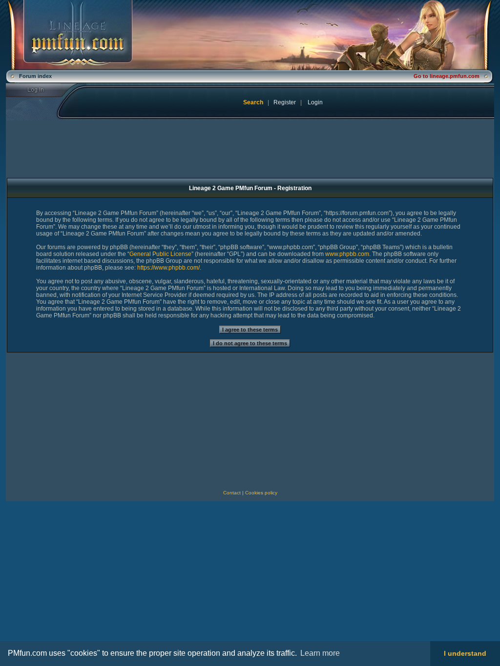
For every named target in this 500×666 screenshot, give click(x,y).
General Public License (160, 254)
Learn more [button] (320, 653)
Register (284, 102)
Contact (232, 492)
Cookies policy (261, 492)
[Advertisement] (87, 421)
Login (42, 90)
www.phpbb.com (347, 254)
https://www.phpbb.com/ (168, 267)
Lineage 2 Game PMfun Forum (250, 35)
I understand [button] (465, 653)
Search (253, 102)
